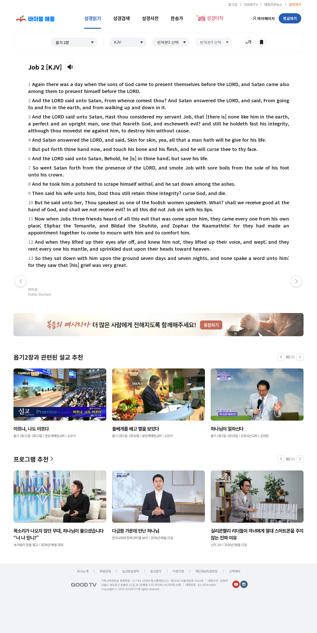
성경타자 (215, 18)
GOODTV (251, 4)
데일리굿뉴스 (273, 4)
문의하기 (295, 4)
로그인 (232, 4)
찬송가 (177, 18)
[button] (74, 42)
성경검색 (121, 18)
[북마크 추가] (261, 42)
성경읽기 (92, 18)
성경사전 (150, 18)
